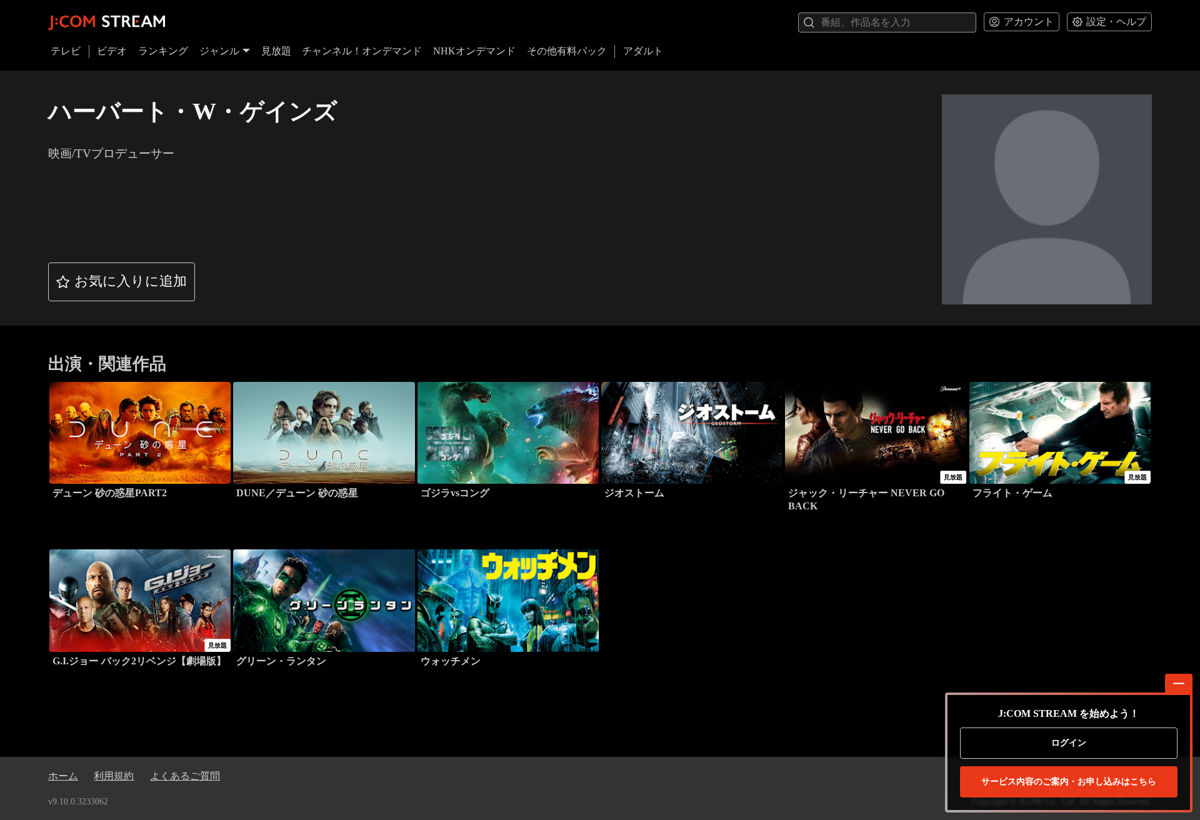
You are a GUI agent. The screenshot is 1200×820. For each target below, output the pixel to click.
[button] (122, 281)
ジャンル (219, 51)
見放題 (276, 51)
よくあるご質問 (185, 776)
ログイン (1068, 743)
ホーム (63, 776)
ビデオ (112, 51)
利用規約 (114, 776)
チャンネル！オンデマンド (362, 51)
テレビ (66, 51)
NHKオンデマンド (474, 51)
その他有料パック (567, 51)
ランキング (163, 51)
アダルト (643, 51)
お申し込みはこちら (1068, 781)
